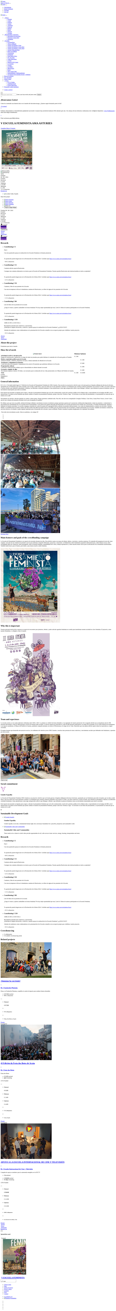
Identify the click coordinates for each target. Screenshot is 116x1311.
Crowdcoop (10, 53)
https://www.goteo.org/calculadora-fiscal (60, 258)
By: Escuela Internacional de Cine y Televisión (17, 1169)
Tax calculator (8, 77)
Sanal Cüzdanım (8, 9)
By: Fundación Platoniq (9, 988)
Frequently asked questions (11, 87)
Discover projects (8, 76)
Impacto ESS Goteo (12, 62)
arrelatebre (10, 39)
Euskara (9, 22)
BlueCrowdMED (12, 51)
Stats (5, 1286)
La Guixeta (10, 64)
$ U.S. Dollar (11, 82)
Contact (6, 1294)
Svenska (9, 33)
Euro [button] (7, 80)
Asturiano (10, 25)
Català (9, 21)
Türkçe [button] (7, 18)
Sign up (3, 3)
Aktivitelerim (7, 7)
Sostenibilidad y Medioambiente (16, 73)
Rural (8, 70)
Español (9, 19)
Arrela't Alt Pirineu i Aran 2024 (15, 48)
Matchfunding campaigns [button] (12, 34)
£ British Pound (11, 84)
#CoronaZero (11, 42)
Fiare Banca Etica (12, 56)
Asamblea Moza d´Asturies (8, 128)
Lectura (9, 65)
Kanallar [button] (7, 41)
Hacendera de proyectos (13, 36)
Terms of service (8, 1287)
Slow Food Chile (12, 71)
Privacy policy (8, 1289)
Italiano (9, 28)
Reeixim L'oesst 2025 (13, 37)
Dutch (9, 30)
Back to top (4, 780)
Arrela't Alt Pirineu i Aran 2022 (15, 47)
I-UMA (9, 60)
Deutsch (9, 31)
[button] (3, 534)
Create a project (8, 89)
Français (9, 27)
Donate (3, 1022)
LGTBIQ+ (10, 67)
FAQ (5, 1292)
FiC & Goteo (11, 57)
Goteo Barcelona (12, 59)
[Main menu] (10, 3)
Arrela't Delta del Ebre (13, 50)
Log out (6, 12)
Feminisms (10, 54)
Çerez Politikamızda (109, 111)
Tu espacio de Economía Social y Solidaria (18, 74)
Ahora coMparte (11, 44)
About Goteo (7, 79)
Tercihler (6, 10)
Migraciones (10, 68)
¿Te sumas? (4, 106)
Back (2, 377)
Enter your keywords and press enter (26, 94)
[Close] (6, 15)
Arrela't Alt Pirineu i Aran (14, 45)
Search (39, 94)
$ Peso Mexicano (12, 85)
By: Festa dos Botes (7, 1070)
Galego (9, 24)
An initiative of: (8, 1296)
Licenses (6, 1290)
